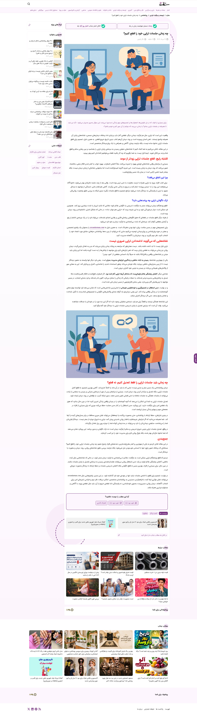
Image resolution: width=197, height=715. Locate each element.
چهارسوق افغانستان (54, 162)
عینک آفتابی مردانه (54, 152)
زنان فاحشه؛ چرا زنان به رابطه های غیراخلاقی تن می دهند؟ (41, 133)
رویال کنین (35, 167)
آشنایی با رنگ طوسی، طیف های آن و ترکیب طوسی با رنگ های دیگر (41, 62)
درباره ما (139, 709)
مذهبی (84, 10)
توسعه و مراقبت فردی (119, 10)
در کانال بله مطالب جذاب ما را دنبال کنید (154, 535)
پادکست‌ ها (159, 709)
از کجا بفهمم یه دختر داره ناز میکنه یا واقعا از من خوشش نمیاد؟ (152, 600)
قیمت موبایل (46, 167)
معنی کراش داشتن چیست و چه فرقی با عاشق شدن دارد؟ (40, 72)
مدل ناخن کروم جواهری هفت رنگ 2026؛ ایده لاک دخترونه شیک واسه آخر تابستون (46, 652)
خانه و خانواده (107, 10)
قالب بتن (58, 157)
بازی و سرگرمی (149, 10)
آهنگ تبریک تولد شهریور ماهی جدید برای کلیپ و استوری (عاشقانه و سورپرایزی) (86, 523)
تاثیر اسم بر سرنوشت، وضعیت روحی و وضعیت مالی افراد (41, 123)
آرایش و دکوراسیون (74, 10)
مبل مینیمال (57, 173)
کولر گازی (41, 157)
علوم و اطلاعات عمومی (94, 10)
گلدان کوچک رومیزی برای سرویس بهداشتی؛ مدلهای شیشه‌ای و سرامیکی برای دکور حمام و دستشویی (81, 652)
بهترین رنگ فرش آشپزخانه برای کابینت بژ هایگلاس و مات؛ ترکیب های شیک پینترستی (116, 652)
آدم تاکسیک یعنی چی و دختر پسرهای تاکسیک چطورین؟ (43, 102)
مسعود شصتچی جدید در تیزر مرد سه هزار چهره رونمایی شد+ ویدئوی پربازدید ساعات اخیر (117, 679)
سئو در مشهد (41, 162)
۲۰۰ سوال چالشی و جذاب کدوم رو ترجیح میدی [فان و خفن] (42, 52)
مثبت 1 (49, 157)
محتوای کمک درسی (51, 10)
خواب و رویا (62, 10)
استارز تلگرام (57, 167)
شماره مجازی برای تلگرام (37, 152)
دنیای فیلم (33, 10)
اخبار (168, 10)
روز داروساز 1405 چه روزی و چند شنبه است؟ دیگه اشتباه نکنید (152, 652)
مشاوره (145, 513)
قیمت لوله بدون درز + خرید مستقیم (156, 572)
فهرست (167, 709)
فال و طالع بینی (138, 10)
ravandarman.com (97, 227)
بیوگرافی (40, 10)
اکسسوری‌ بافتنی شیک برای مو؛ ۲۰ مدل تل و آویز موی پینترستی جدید (139, 523)
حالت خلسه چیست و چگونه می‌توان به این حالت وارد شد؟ (41, 82)
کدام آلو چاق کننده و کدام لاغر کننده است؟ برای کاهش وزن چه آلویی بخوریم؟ (153, 679)
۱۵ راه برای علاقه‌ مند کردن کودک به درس (41, 92)
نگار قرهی (140, 39)
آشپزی (130, 10)
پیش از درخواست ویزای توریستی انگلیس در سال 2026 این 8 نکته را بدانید (83, 573)
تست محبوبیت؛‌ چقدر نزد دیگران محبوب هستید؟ (117, 599)
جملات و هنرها (160, 10)
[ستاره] (164, 4)
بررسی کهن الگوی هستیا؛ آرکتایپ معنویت (85, 599)
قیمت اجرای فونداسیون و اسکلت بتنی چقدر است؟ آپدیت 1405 (117, 573)
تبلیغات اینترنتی (149, 709)
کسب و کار (153, 513)
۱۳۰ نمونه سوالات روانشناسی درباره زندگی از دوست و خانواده (41, 113)
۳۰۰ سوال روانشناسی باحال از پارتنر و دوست (41, 42)
